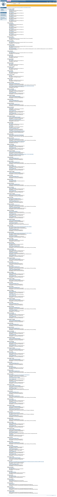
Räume (1, 19)
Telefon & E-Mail (3, 17)
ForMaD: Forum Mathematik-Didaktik (14, 207)
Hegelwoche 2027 (12, 483)
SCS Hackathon (11, 9)
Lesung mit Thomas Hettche (13, 211)
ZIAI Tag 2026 (11, 123)
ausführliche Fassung (2, 9)
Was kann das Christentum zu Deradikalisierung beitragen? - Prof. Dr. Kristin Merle (21, 154)
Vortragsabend (11, 434)
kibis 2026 (10, 75)
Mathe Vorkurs (11, 63)
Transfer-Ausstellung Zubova (13, 446)
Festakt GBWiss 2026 (12, 293)
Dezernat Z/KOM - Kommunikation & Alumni (24, 7)
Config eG (53, 495)
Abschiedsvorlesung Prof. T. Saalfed (14, 377)
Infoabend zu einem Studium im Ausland (15, 119)
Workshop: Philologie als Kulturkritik (14, 408)
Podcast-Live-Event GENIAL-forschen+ (15, 198)
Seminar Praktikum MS (12, 92)
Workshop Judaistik (12, 243)
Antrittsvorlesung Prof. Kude (13, 252)
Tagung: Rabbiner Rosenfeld (13, 239)
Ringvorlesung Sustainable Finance (14, 83)
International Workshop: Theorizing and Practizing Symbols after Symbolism (20, 226)
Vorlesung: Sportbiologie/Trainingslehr (14, 96)
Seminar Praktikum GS (12, 110)
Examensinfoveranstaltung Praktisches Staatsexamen (17, 141)
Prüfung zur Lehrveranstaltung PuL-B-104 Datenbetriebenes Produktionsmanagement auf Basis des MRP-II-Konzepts (26, 461)
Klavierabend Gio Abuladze (13, 235)
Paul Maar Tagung (12, 37)
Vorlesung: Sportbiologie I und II (14, 100)
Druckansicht (2, 10)
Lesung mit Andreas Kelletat (13, 222)
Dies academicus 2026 (12, 180)
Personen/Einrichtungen (3, 18)
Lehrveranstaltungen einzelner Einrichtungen (3, 15)
